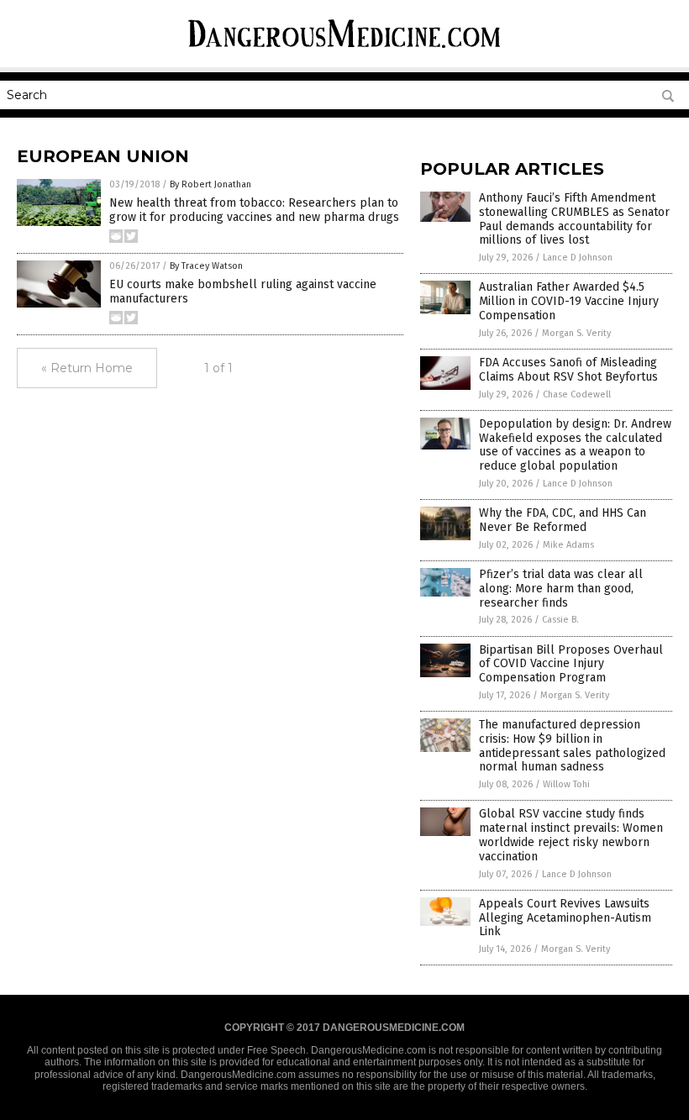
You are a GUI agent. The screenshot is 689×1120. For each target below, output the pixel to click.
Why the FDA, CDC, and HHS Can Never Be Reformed (562, 520)
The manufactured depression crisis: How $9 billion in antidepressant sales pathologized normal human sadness (572, 746)
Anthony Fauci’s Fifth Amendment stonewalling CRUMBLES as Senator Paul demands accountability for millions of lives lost (574, 219)
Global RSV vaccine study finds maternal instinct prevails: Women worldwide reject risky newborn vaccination (571, 835)
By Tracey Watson (206, 265)
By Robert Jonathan (210, 184)
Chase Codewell (577, 394)
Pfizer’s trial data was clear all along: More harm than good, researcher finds (561, 588)
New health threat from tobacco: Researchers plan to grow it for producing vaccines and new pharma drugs (254, 210)
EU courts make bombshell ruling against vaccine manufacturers (242, 291)
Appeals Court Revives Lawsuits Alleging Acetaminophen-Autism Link (565, 918)
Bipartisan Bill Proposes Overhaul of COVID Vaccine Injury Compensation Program (571, 664)
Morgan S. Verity (576, 333)
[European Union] (344, 50)
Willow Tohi (566, 784)
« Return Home (87, 368)
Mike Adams (568, 544)
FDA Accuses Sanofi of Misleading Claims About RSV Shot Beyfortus (568, 369)
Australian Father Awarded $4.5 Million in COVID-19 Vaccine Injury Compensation (569, 301)
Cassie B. (560, 619)
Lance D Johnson (578, 257)
